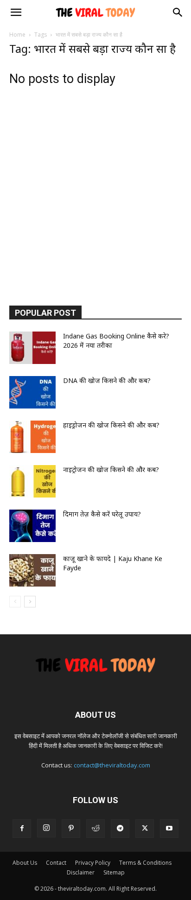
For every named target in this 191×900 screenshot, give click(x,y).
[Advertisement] (95, 192)
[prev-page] (15, 601)
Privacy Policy (92, 863)
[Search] (178, 12)
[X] (144, 828)
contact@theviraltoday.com (112, 765)
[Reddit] (95, 828)
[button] (16, 12)
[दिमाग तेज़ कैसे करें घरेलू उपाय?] (32, 526)
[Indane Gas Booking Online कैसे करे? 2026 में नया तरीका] (32, 348)
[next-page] (30, 601)
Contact (56, 863)
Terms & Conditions (145, 863)
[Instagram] (46, 828)
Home (17, 34)
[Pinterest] (71, 828)
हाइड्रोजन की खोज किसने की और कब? (111, 425)
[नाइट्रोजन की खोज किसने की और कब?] (32, 481)
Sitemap (114, 872)
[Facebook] (22, 828)
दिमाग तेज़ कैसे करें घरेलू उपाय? (102, 514)
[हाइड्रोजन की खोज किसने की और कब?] (32, 437)
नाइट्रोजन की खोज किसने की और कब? (111, 469)
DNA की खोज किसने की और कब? (107, 380)
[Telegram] (120, 828)
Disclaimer (81, 872)
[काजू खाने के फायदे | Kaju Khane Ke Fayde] (32, 570)
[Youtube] (169, 828)
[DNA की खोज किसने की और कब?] (32, 392)
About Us (25, 863)
